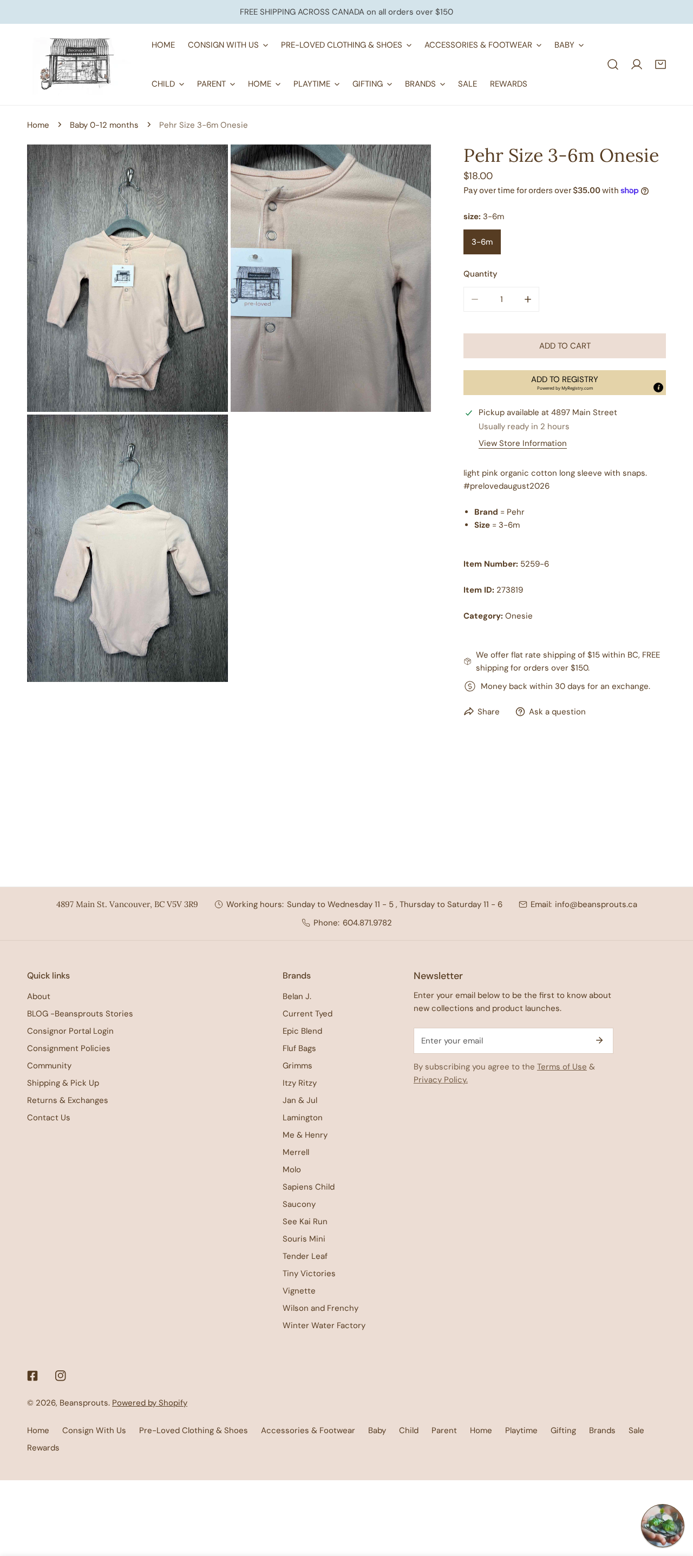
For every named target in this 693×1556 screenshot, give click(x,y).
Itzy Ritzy (300, 1083)
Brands (602, 1430)
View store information (523, 443)
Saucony (299, 1204)
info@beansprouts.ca (596, 904)
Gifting (563, 1430)
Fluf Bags (299, 1048)
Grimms (297, 1065)
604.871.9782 (367, 922)
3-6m (482, 242)
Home (38, 125)
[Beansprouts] (81, 64)
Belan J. (297, 996)
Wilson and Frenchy (320, 1308)
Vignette (299, 1290)
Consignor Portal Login (70, 1031)
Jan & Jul (300, 1100)
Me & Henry (305, 1135)
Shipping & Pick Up (63, 1083)
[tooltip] (658, 387)
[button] (660, 64)
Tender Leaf (305, 1256)
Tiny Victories (309, 1273)
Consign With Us (94, 1430)
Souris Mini (304, 1238)
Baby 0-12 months (104, 125)
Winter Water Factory (324, 1325)
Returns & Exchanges (67, 1100)
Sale (636, 1430)
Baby (377, 1430)
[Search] (613, 64)
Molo (292, 1169)
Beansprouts (84, 1402)
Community (49, 1065)
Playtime (521, 1430)
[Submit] (599, 1040)
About (38, 996)
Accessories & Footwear (308, 1430)
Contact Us (48, 1117)
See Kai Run (305, 1221)
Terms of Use (562, 1066)
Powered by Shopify (149, 1402)
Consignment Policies (68, 1048)
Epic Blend (302, 1031)
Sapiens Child (309, 1186)
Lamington (303, 1117)
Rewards (43, 1447)
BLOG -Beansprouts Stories (80, 1013)
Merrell (296, 1152)
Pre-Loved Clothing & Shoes (193, 1430)
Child (409, 1430)
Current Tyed (307, 1013)
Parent (444, 1430)
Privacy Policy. (441, 1079)
